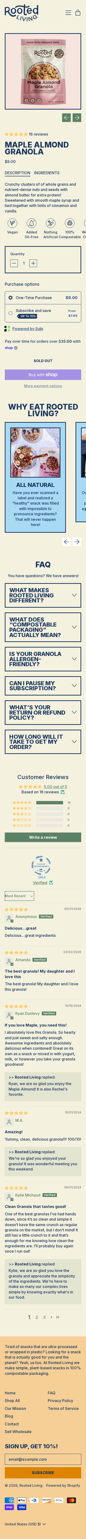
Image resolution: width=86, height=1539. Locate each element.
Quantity (17, 254)
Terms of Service (63, 1408)
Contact (12, 1424)
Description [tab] (17, 172)
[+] (33, 263)
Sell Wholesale (18, 1431)
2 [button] (37, 1317)
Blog (9, 1416)
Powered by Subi (27, 328)
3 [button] (44, 1317)
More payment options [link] (43, 386)
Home (10, 1393)
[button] (43, 71)
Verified (40, 882)
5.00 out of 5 (55, 786)
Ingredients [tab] (46, 172)
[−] (14, 263)
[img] (16, 909)
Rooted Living (30, 1485)
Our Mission (15, 1408)
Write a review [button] (43, 837)
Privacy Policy (60, 1400)
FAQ (51, 1393)
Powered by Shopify (63, 1485)
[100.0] (41, 865)
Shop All (12, 1400)
